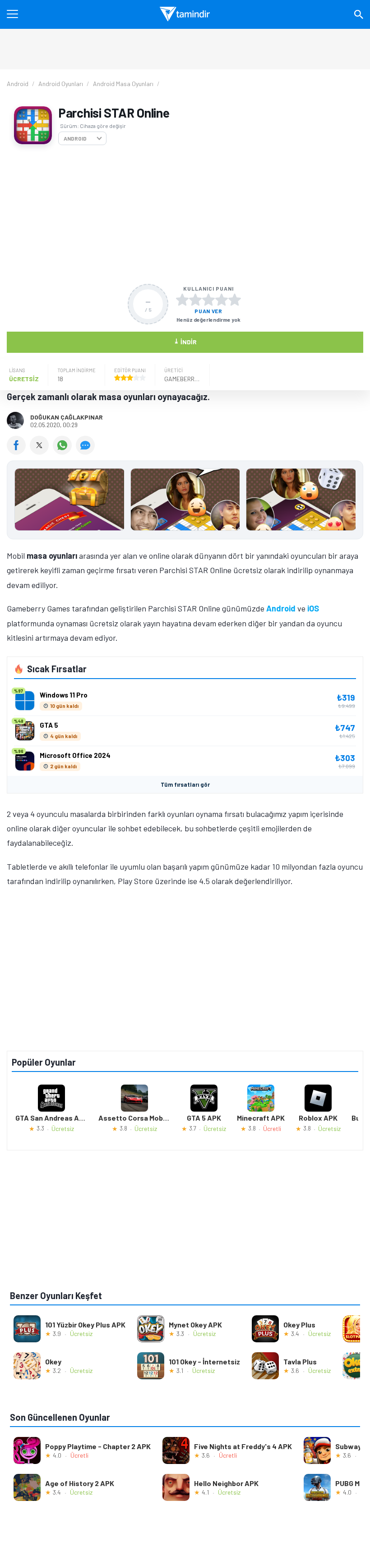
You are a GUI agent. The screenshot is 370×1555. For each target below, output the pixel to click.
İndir (185, 341)
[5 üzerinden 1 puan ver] (182, 299)
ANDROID (75, 138)
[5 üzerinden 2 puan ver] (195, 299)
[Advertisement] (185, 214)
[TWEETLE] (41, 451)
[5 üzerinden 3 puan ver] (208, 299)
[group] (185, 501)
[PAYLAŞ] (18, 451)
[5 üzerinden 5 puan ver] (234, 299)
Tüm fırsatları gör (185, 784)
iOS (313, 608)
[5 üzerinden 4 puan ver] (221, 299)
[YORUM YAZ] (86, 451)
